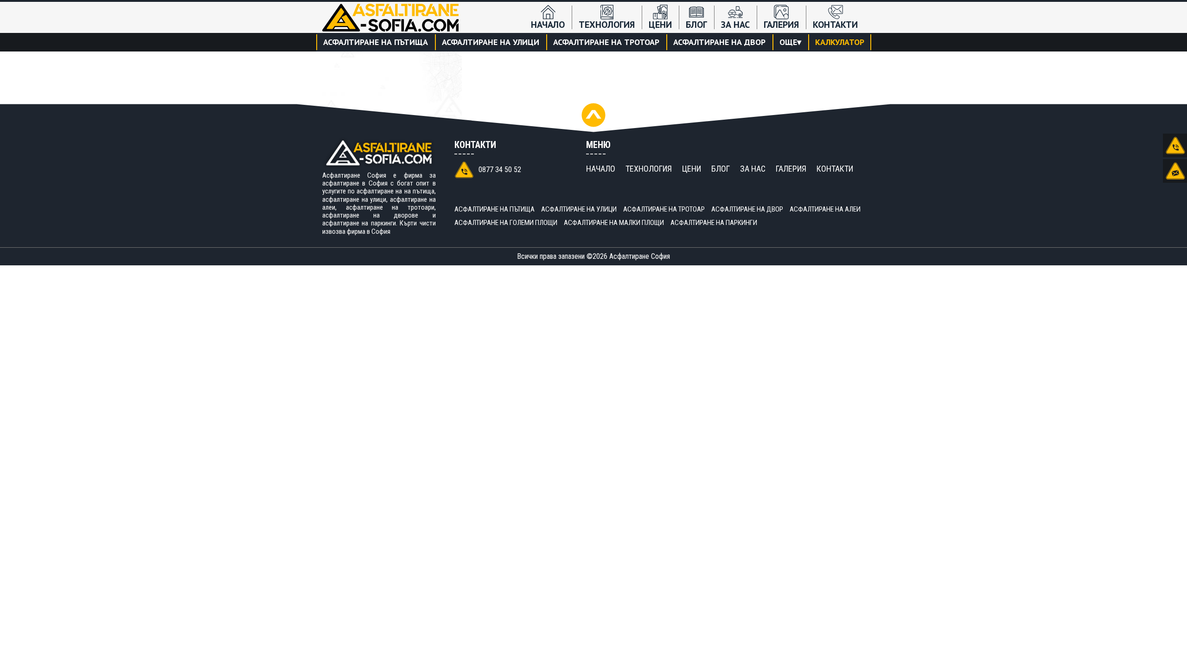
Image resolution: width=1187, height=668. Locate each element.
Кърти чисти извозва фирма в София (379, 227)
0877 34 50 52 (500, 169)
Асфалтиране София (639, 256)
